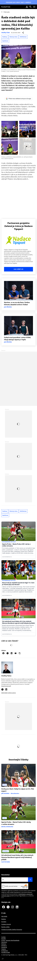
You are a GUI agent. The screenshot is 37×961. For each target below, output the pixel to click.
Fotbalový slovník (6, 924)
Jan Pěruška (8, 307)
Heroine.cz (4, 942)
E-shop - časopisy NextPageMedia (10, 940)
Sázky (4, 818)
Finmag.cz (4, 945)
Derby (4, 784)
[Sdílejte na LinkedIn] (11, 653)
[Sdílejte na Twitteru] (8, 653)
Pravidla (3, 938)
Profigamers (4, 950)
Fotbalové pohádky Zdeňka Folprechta (11, 929)
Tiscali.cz (3, 949)
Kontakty (3, 921)
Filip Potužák (5, 862)
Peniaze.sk (4, 947)
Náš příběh (4, 916)
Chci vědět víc (18, 269)
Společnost (5, 41)
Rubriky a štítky (5, 927)
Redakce (3, 919)
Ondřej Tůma (5, 32)
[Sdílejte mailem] (16, 653)
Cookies (3, 937)
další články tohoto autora (8, 693)
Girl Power (5, 851)
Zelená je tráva (13, 37)
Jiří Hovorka (5, 793)
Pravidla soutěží (5, 952)
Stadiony (4, 37)
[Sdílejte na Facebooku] (3, 653)
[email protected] (6, 686)
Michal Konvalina (7, 826)
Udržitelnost (23, 37)
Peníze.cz (3, 944)
